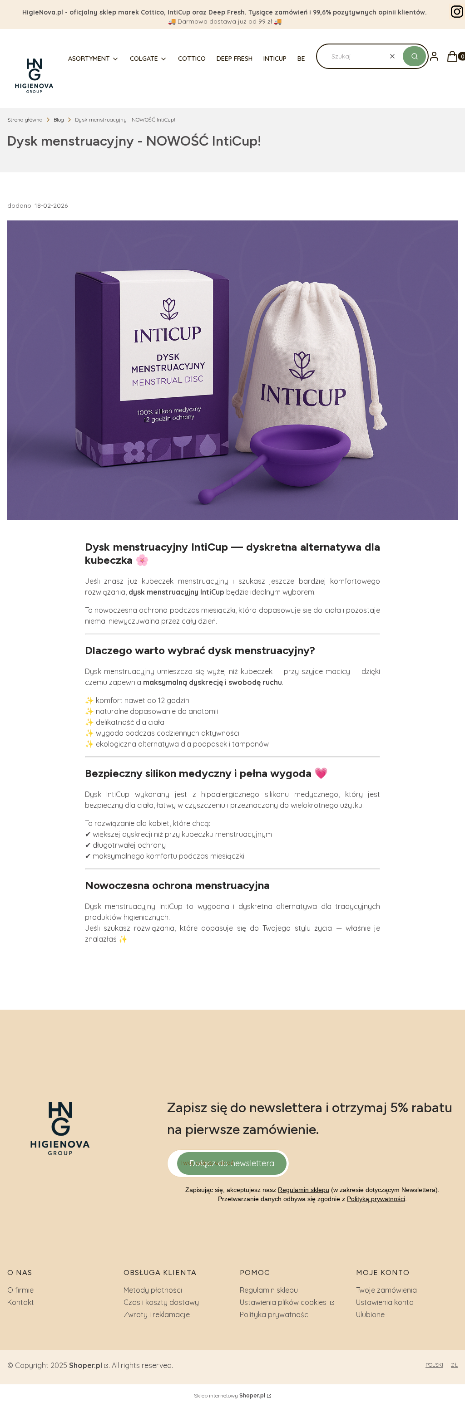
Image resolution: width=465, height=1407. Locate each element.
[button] (414, 56)
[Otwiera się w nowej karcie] (457, 12)
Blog (59, 119)
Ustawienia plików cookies (284, 1302)
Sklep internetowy (229, 1395)
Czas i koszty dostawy (161, 1302)
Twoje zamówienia (386, 1290)
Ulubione (370, 1314)
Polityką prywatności (376, 1198)
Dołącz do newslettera (231, 1163)
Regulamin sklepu (303, 1189)
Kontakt (20, 1302)
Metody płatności (153, 1290)
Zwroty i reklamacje (157, 1314)
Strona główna (25, 119)
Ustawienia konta (385, 1302)
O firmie (20, 1290)
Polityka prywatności (275, 1314)
